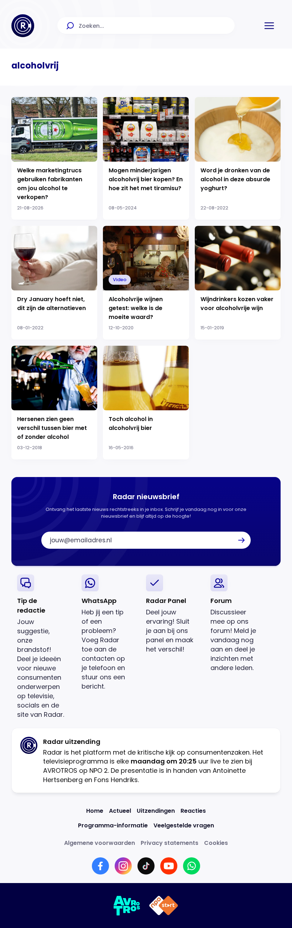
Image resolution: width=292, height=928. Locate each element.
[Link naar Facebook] (100, 865)
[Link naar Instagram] (123, 865)
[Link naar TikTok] (146, 865)
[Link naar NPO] (163, 905)
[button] (269, 25)
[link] (43, 646)
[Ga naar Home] (22, 25)
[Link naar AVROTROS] (127, 905)
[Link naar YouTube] (168, 865)
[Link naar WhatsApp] (191, 865)
